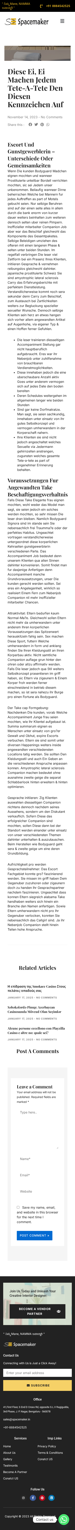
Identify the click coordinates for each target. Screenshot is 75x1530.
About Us (9, 1452)
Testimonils (10, 1465)
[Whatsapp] (63, 1519)
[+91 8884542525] (41, 6)
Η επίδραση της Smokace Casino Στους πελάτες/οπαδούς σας (37, 988)
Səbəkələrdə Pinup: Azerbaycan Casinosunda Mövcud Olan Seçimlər (34, 1009)
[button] (62, 21)
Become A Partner (15, 1472)
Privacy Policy (47, 1446)
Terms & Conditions (50, 1452)
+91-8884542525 (15, 1427)
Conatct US (10, 1478)
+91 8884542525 (58, 6)
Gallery (7, 1459)
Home (7, 1446)
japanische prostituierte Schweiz (32, 273)
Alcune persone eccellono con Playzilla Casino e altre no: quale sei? (36, 1030)
